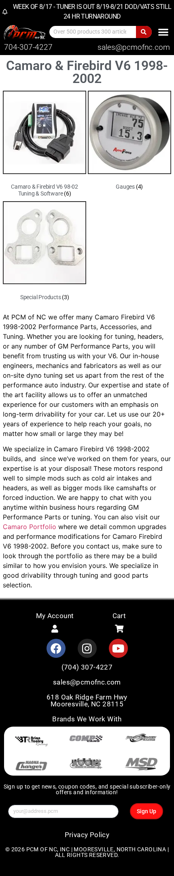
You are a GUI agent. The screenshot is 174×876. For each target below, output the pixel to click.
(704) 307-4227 (87, 667)
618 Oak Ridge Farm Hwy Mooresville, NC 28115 (87, 700)
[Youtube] (118, 648)
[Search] (144, 32)
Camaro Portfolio (29, 527)
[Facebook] (56, 648)
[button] (163, 31)
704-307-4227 (28, 47)
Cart (119, 616)
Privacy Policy (87, 835)
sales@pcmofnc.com (134, 47)
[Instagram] (87, 648)
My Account (55, 616)
